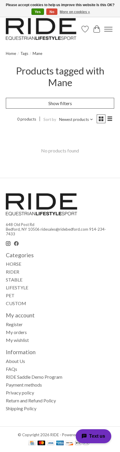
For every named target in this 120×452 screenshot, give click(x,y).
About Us (15, 361)
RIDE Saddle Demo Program (34, 377)
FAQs (11, 369)
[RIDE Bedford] (41, 29)
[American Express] (60, 443)
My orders (16, 332)
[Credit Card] (32, 443)
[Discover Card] (69, 443)
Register (14, 324)
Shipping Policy (21, 408)
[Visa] (50, 443)
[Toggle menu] (108, 29)
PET (10, 295)
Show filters (60, 103)
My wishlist (17, 340)
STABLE (14, 279)
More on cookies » (75, 12)
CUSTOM (16, 303)
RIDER (12, 271)
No (52, 12)
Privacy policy (20, 392)
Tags (24, 53)
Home (11, 53)
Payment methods (24, 384)
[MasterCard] (41, 443)
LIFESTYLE (17, 287)
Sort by (49, 119)
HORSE (13, 264)
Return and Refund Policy (31, 400)
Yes (38, 12)
